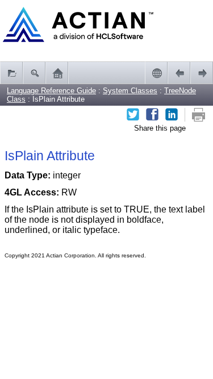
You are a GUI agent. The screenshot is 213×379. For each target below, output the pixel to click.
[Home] (57, 73)
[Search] (34, 73)
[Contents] (11, 73)
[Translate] (156, 73)
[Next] (201, 73)
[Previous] (179, 73)
